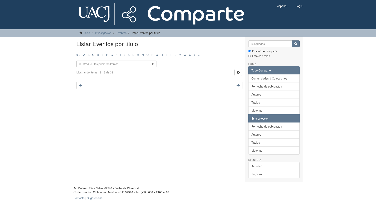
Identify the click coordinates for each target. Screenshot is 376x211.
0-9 (78, 55)
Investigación (103, 33)
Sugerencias (94, 198)
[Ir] (296, 43)
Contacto (79, 198)
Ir (153, 64)
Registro (256, 174)
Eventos (122, 33)
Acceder (256, 166)
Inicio (87, 33)
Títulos (255, 102)
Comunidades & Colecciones (269, 78)
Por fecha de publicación (266, 86)
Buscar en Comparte (265, 51)
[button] (283, 6)
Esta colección (261, 56)
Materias (256, 110)
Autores (256, 94)
